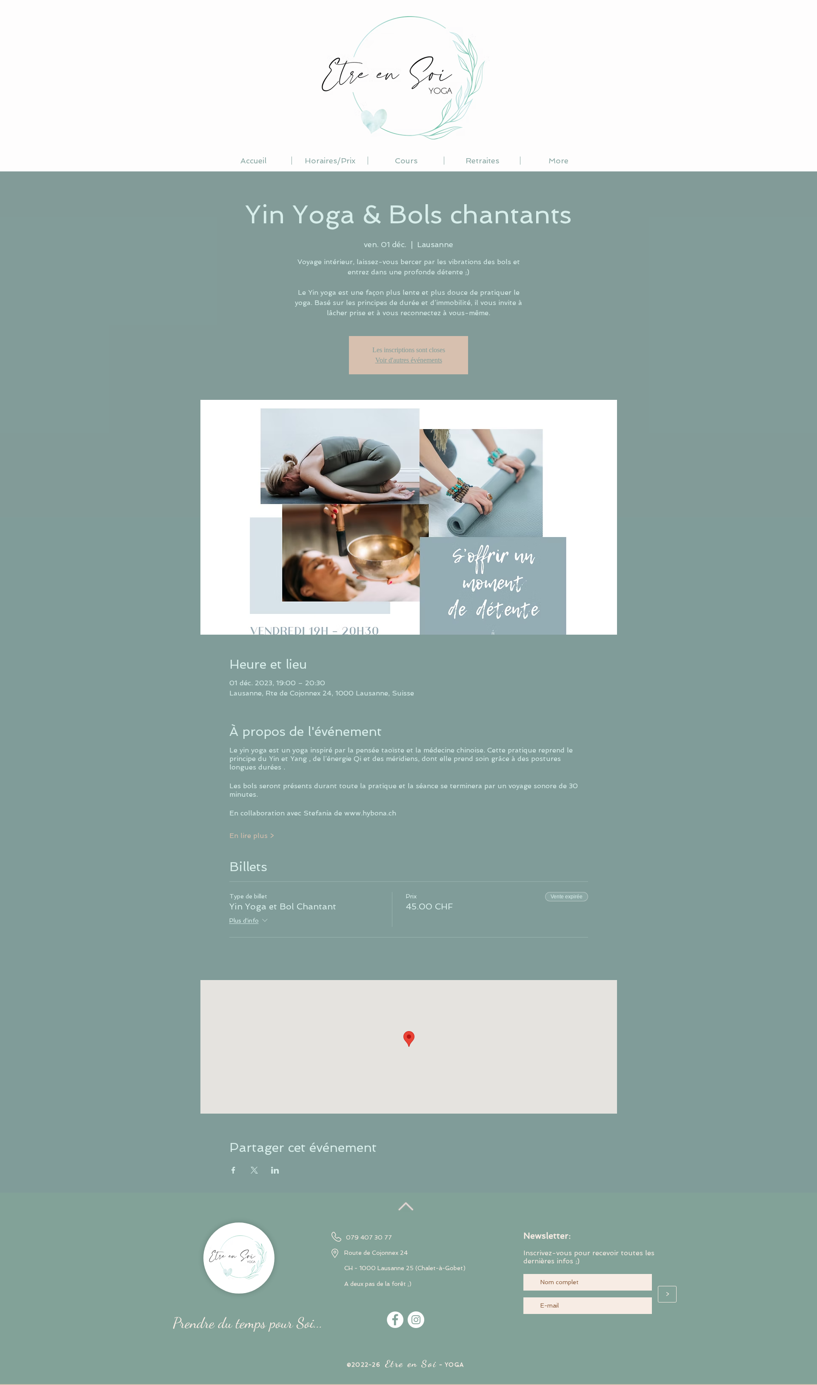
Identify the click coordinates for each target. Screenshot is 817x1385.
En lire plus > (251, 836)
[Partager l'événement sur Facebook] (233, 1170)
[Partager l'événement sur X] (254, 1170)
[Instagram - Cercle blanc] (416, 1319)
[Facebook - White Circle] (395, 1319)
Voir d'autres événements (408, 360)
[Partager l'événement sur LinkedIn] (275, 1170)
